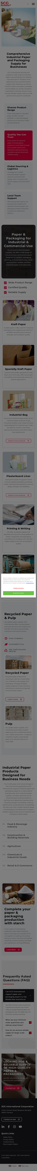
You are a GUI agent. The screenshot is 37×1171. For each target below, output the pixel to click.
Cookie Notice (30, 583)
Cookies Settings (18, 588)
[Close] (35, 575)
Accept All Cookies (18, 593)
